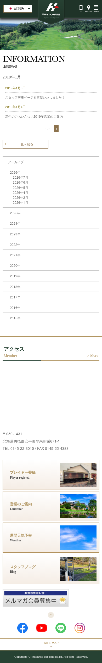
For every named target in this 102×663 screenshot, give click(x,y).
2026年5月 (20, 187)
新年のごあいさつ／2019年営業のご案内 (34, 116)
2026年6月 (20, 182)
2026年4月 (20, 192)
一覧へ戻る (25, 144)
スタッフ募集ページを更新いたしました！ (35, 97)
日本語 (19, 8)
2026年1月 (20, 202)
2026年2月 (20, 197)
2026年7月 (20, 177)
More (94, 356)
